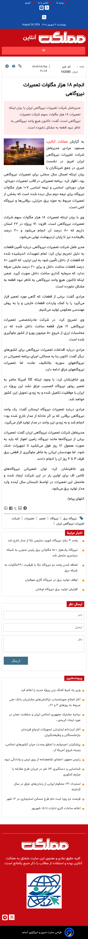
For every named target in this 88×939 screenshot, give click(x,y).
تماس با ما (43, 3)
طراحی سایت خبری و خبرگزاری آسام (42, 932)
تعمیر (42, 519)
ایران (75, 72)
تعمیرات (28, 519)
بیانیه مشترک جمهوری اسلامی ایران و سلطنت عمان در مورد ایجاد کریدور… (44, 717)
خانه (82, 67)
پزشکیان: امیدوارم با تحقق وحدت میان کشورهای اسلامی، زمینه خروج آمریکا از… (42, 747)
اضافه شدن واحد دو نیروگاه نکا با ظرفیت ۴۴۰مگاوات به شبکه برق (41, 568)
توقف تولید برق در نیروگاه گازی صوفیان (51, 580)
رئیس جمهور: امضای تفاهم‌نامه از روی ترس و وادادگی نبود (42, 759)
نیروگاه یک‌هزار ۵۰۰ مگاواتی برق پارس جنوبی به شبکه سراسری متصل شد (42, 553)
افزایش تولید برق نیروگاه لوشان (57, 589)
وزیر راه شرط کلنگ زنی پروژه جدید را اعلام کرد (50, 690)
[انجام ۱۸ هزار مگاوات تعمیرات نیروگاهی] (24, 151)
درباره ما (60, 3)
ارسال (15, 661)
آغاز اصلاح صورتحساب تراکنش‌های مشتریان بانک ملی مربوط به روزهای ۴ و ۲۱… (44, 702)
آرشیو (28, 3)
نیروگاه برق (69, 519)
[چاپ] (7, 69)
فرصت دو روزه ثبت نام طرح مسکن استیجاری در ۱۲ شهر (43, 799)
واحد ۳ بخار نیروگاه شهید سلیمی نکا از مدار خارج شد (43, 540)
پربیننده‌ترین (74, 678)
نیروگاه (53, 519)
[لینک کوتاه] (20, 69)
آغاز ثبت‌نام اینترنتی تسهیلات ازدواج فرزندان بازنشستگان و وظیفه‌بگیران (50, 732)
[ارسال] (13, 69)
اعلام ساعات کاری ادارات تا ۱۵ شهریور (55, 808)
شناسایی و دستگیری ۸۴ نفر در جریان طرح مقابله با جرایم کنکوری (46, 772)
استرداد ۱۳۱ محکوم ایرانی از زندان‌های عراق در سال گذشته (47, 787)
